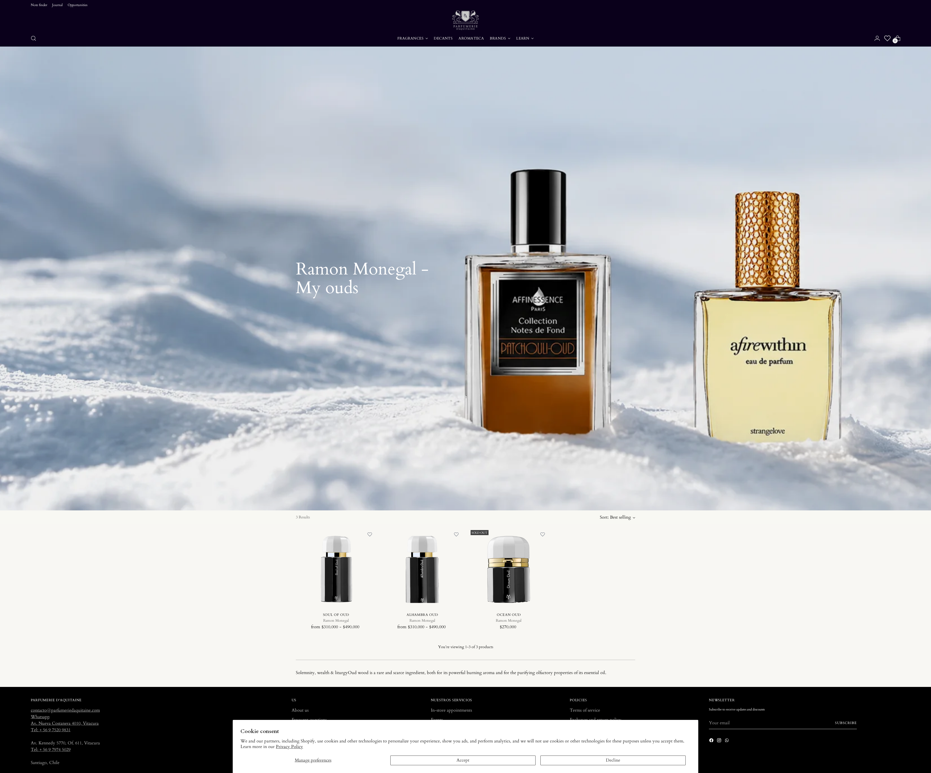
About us (300, 710)
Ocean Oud (509, 614)
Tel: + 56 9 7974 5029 (51, 750)
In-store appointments (451, 710)
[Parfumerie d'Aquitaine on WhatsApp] (727, 741)
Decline (613, 760)
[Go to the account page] (877, 38)
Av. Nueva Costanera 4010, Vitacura (65, 723)
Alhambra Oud (422, 614)
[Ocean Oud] (509, 568)
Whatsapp (40, 717)
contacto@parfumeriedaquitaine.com (65, 710)
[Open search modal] (33, 38)
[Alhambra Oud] (422, 568)
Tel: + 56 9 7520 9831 (51, 730)
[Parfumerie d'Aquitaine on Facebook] (712, 741)
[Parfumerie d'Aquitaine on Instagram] (719, 741)
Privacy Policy (289, 747)
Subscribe (846, 723)
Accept (463, 760)
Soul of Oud (336, 614)
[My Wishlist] (887, 38)
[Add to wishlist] (369, 534)
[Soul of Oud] (336, 568)
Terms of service (585, 710)
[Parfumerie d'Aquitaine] (465, 20)
